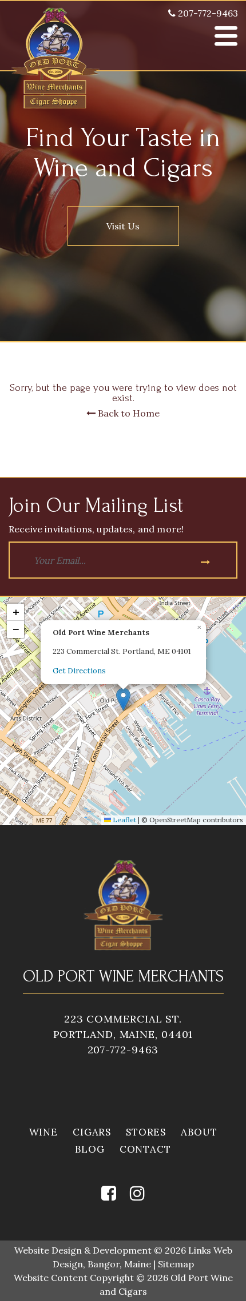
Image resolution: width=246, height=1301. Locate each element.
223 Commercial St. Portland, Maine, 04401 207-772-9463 (123, 1034)
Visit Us (123, 226)
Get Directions (79, 671)
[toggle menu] (226, 36)
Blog (89, 1149)
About (199, 1132)
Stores (146, 1132)
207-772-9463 (207, 13)
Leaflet (123, 819)
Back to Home (128, 413)
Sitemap (176, 1264)
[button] (123, 699)
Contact (145, 1149)
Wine (43, 1132)
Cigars (92, 1132)
